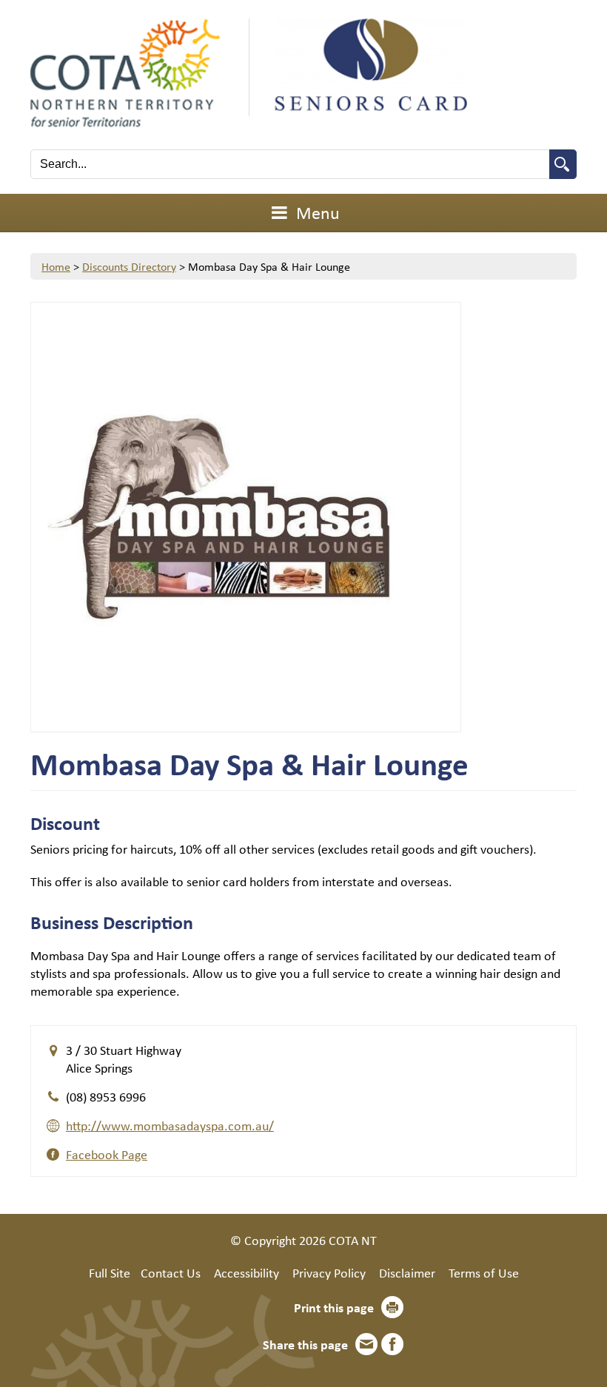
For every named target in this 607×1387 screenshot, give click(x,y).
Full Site (109, 1272)
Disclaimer (407, 1272)
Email (366, 1344)
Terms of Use (484, 1272)
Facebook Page (106, 1154)
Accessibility (246, 1272)
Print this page (334, 1307)
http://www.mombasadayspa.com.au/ (170, 1125)
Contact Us (171, 1272)
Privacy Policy (329, 1272)
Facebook (392, 1344)
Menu (316, 212)
